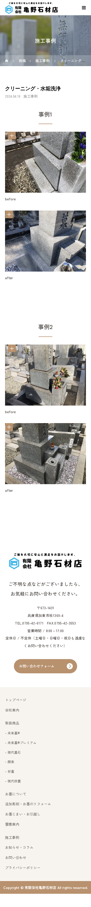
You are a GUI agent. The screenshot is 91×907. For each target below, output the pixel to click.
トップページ (15, 699)
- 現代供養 (13, 781)
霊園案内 (12, 824)
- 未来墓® (12, 733)
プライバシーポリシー (22, 867)
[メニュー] (83, 7)
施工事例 (31, 96)
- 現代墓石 (13, 752)
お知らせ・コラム (19, 847)
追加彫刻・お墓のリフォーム (28, 803)
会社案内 (12, 709)
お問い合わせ (15, 857)
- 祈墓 (9, 771)
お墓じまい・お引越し (22, 813)
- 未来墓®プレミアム (20, 742)
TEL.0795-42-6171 (29, 623)
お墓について (15, 793)
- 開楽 (9, 761)
